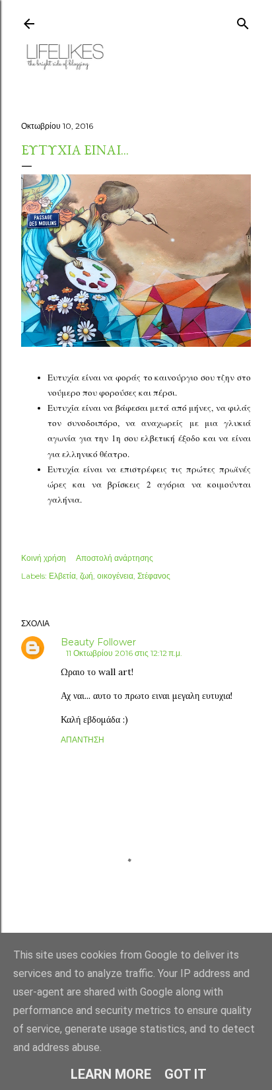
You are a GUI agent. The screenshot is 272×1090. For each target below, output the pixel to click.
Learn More (111, 1074)
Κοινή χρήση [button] (43, 558)
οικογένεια (115, 576)
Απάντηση (82, 740)
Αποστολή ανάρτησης (114, 558)
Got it (185, 1074)
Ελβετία (62, 576)
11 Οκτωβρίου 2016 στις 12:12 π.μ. (124, 653)
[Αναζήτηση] (243, 21)
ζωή (86, 576)
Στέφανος (153, 576)
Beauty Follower (98, 642)
